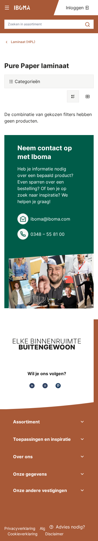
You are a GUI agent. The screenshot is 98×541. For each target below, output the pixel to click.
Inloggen (75, 7)
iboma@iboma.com (50, 219)
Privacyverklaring (19, 528)
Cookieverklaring (23, 533)
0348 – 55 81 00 (47, 234)
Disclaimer (54, 533)
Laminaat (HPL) (23, 42)
